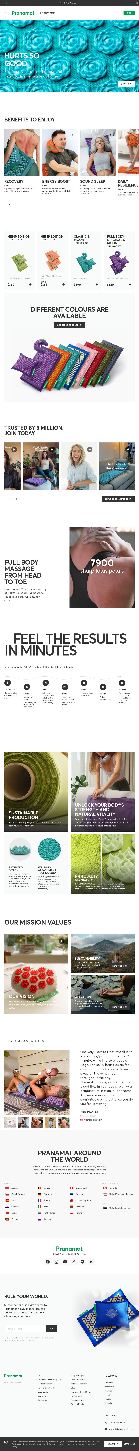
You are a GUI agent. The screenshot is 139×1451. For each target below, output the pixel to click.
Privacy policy (77, 1396)
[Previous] (6, 3)
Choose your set (47, 13)
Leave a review (77, 1379)
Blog (73, 1388)
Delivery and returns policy (49, 1379)
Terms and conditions (81, 1392)
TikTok (107, 1395)
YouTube (108, 1391)
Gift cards (42, 1400)
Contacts (42, 1396)
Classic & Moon (82, 239)
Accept (111, 1444)
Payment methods (46, 1388)
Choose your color (67, 325)
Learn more (129, 1444)
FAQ (40, 1375)
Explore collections (116, 499)
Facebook (109, 1382)
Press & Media (77, 1404)
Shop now (126, 84)
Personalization (78, 1400)
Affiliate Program (79, 1384)
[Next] (131, 3)
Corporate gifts (78, 1375)
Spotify (108, 1399)
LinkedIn (108, 1403)
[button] (6, 13)
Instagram (109, 1387)
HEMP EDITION (19, 238)
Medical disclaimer (46, 1384)
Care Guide (43, 1392)
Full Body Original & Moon (116, 241)
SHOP (129, 13)
